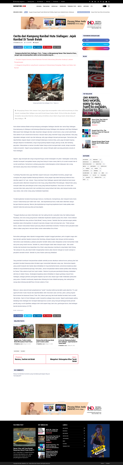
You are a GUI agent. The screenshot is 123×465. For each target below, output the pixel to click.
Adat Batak (16, 351)
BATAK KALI (55, 6)
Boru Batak (93, 166)
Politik (94, 175)
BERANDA (39, 6)
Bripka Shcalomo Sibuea (65, 12)
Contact (108, 463)
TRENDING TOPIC (72, 6)
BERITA (79, 6)
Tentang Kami (31, 1)
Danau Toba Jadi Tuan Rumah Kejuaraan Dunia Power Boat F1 (23, 449)
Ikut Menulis (40, 1)
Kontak (63, 1)
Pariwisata (85, 175)
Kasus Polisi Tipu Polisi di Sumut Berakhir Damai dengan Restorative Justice (92, 12)
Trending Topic (98, 177)
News (64, 441)
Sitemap (48, 1)
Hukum (96, 168)
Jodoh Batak (86, 170)
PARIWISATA (63, 6)
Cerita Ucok (103, 166)
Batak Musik (85, 161)
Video (84, 179)
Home (102, 463)
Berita (84, 166)
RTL (92, 6)
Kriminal (96, 170)
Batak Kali (95, 159)
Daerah (87, 168)
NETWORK (86, 6)
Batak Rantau (96, 161)
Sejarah (36, 42)
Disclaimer (55, 1)
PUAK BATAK (46, 6)
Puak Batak (103, 175)
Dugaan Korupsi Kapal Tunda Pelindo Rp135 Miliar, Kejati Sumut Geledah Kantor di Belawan (33, 12)
